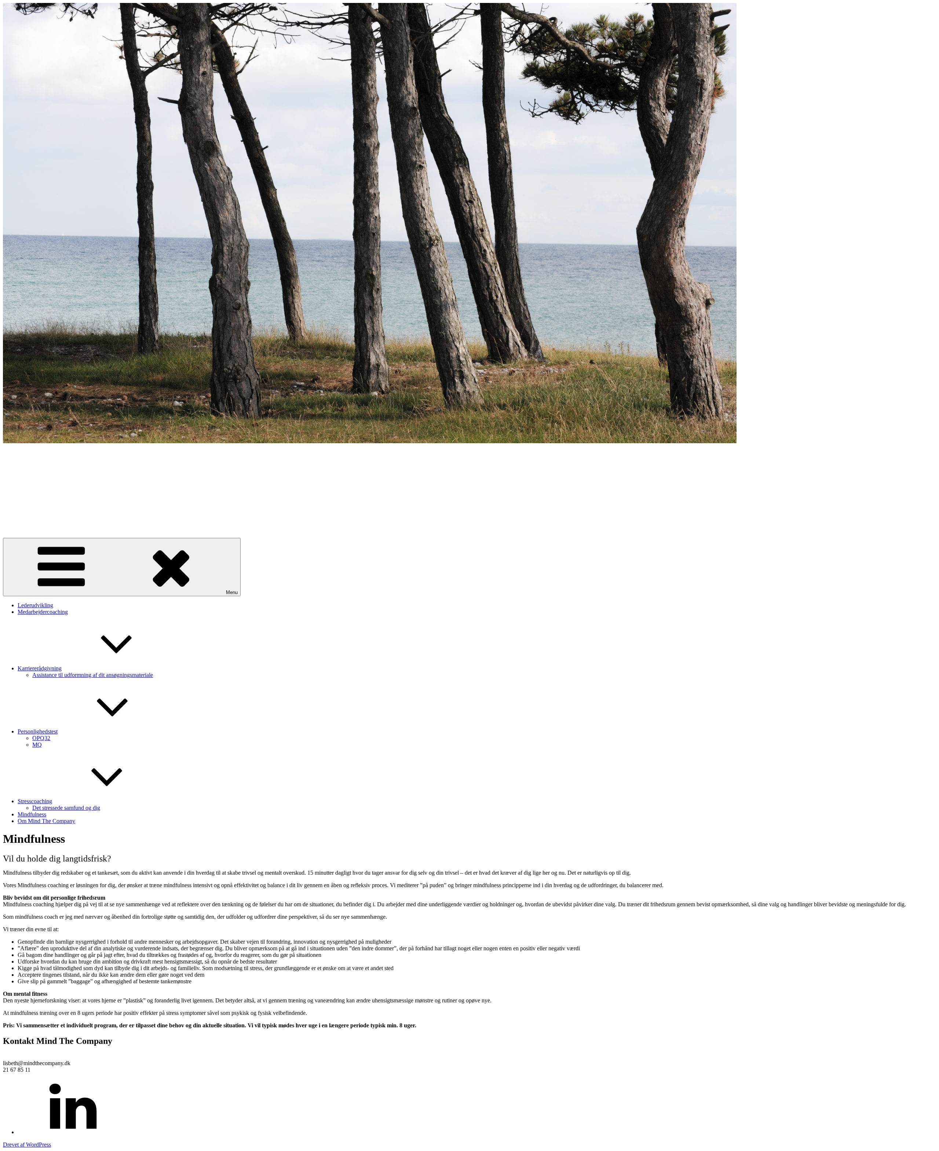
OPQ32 (41, 738)
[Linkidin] (73, 1132)
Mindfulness (32, 814)
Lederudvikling (35, 605)
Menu (232, 592)
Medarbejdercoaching (43, 612)
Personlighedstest (38, 731)
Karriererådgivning (40, 668)
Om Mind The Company (46, 821)
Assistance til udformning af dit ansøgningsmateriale (92, 675)
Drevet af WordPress (27, 1144)
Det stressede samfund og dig (66, 808)
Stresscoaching (35, 801)
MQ (37, 745)
